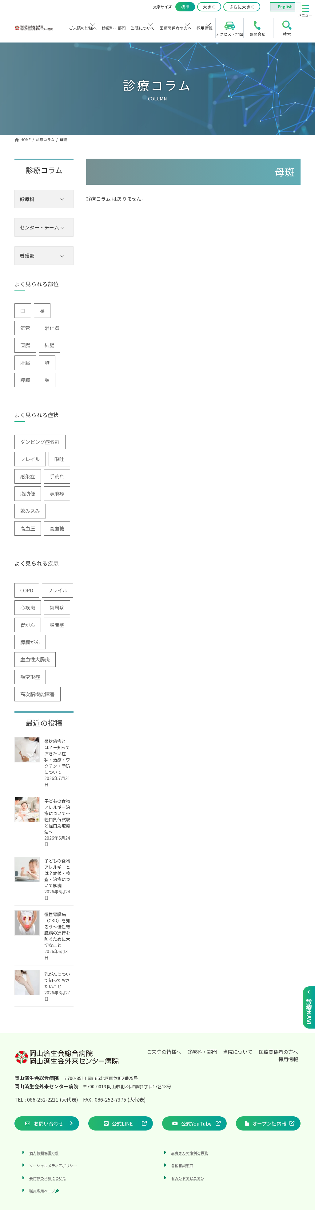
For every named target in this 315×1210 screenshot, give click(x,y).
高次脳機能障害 (37, 694)
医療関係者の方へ (278, 1051)
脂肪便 (27, 493)
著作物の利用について (47, 1178)
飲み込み (30, 510)
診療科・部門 (202, 1051)
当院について (238, 1051)
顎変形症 (30, 676)
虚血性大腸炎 (35, 659)
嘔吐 (59, 459)
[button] (46, 1123)
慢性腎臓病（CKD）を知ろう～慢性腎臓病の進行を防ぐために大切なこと (57, 929)
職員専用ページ (42, 1190)
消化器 (52, 327)
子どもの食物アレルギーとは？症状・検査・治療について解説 (57, 873)
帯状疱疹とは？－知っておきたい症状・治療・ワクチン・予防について (57, 756)
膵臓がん (30, 642)
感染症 (27, 476)
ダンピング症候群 (40, 441)
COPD (26, 590)
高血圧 (27, 528)
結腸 (49, 345)
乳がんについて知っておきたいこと (57, 980)
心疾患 (27, 607)
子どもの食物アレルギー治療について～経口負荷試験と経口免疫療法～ (57, 816)
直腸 (25, 345)
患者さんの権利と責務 (189, 1152)
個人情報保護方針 (44, 1152)
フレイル (30, 459)
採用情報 (288, 1059)
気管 (25, 327)
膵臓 (25, 380)
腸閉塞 (57, 624)
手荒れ (57, 476)
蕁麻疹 (57, 493)
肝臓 (25, 362)
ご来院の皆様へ (164, 1051)
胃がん (27, 624)
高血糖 (57, 528)
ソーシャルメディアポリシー (53, 1165)
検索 (287, 34)
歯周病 (57, 607)
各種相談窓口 (182, 1165)
